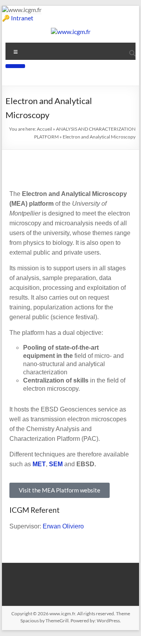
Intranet (22, 18)
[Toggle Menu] (15, 66)
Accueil (44, 129)
